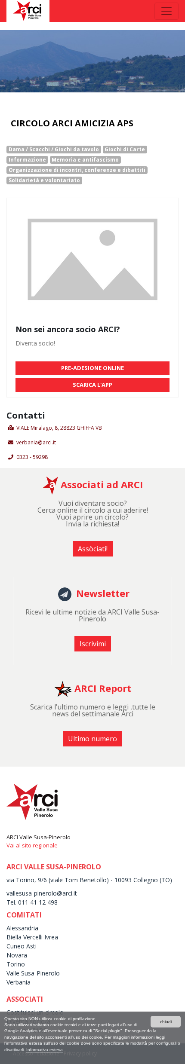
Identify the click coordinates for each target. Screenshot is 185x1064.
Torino (15, 964)
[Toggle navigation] (166, 11)
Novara (16, 955)
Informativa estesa (44, 1049)
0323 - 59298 (32, 457)
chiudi (166, 1021)
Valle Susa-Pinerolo (33, 973)
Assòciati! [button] (93, 548)
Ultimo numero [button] (92, 738)
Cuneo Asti (21, 946)
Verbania (18, 982)
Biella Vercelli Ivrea (32, 937)
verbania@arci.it (36, 442)
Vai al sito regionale (32, 845)
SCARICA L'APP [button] (92, 384)
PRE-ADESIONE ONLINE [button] (92, 368)
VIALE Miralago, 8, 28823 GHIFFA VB (59, 427)
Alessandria (22, 928)
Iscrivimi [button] (93, 643)
